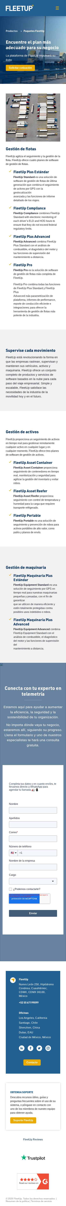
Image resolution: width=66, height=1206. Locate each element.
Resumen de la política (17, 1201)
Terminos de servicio (41, 1201)
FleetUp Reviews (33, 1139)
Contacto (32, 1062)
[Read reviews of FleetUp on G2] (33, 1181)
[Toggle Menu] (57, 8)
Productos (12, 31)
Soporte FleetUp (23, 1120)
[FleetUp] (19, 8)
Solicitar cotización (20, 67)
